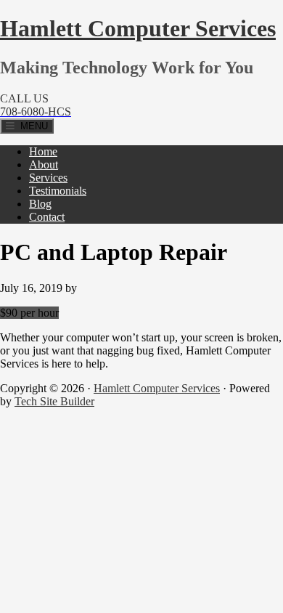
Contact (47, 217)
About (43, 164)
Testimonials (57, 190)
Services (48, 177)
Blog (40, 204)
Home (43, 151)
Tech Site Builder (54, 401)
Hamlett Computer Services (138, 28)
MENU (31, 126)
